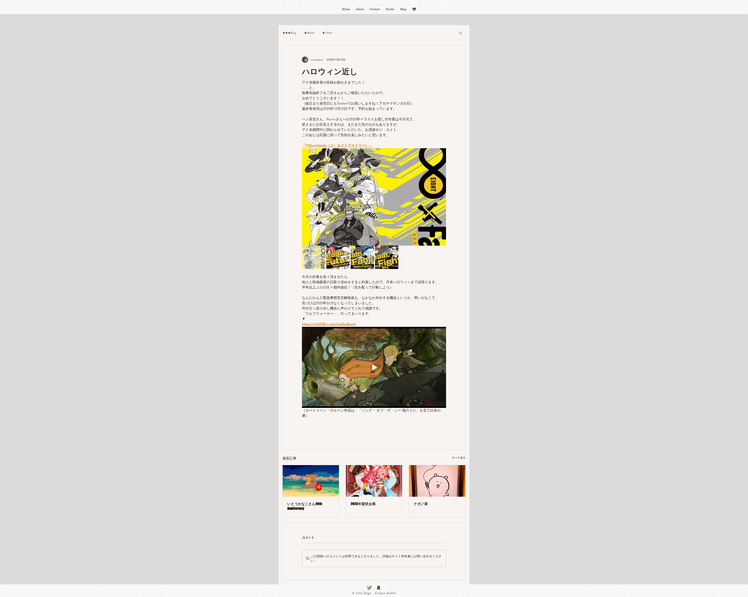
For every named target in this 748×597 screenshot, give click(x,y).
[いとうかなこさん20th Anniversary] (311, 481)
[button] (414, 9)
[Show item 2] (338, 257)
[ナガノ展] (437, 481)
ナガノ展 (421, 504)
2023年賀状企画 (363, 504)
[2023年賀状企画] (374, 481)
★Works (309, 32)
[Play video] (374, 367)
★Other (327, 32)
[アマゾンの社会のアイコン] (378, 587)
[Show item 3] (362, 257)
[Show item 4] (386, 257)
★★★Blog (289, 32)
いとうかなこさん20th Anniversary (304, 506)
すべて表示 (459, 457)
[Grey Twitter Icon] (369, 587)
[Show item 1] (313, 257)
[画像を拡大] (374, 197)
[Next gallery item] (441, 197)
